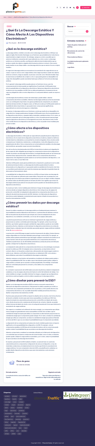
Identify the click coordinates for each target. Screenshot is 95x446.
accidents (7, 396)
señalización (8, 425)
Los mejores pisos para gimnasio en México (77, 62)
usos (18, 430)
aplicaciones (23, 396)
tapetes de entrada (24, 425)
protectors (26, 419)
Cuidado (7, 404)
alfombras (14, 396)
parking (6, 416)
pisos (12, 416)
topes (25, 428)
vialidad (13, 433)
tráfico (12, 430)
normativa (24, 413)
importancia (13, 410)
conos (14, 402)
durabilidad (19, 407)
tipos (20, 428)
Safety (6, 422)
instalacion (21, 410)
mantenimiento (8, 413)
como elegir (7, 402)
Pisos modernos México (74, 57)
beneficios (7, 399)
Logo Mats (70, 67)
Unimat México (37, 392)
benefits (14, 399)
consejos (21, 402)
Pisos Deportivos (9, 419)
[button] (85, 7)
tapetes (15, 425)
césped (13, 404)
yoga (19, 433)
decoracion (20, 404)
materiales (17, 413)
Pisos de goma (22, 361)
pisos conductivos (17, 230)
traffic (6, 430)
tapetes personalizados (10, 428)
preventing (18, 419)
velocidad (24, 430)
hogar (6, 410)
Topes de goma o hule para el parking (76, 46)
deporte (28, 404)
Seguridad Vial (21, 422)
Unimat (9, 26)
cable (20, 399)
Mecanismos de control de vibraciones (75, 52)
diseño (6, 407)
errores (26, 407)
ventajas (7, 433)
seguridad (13, 422)
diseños (12, 407)
